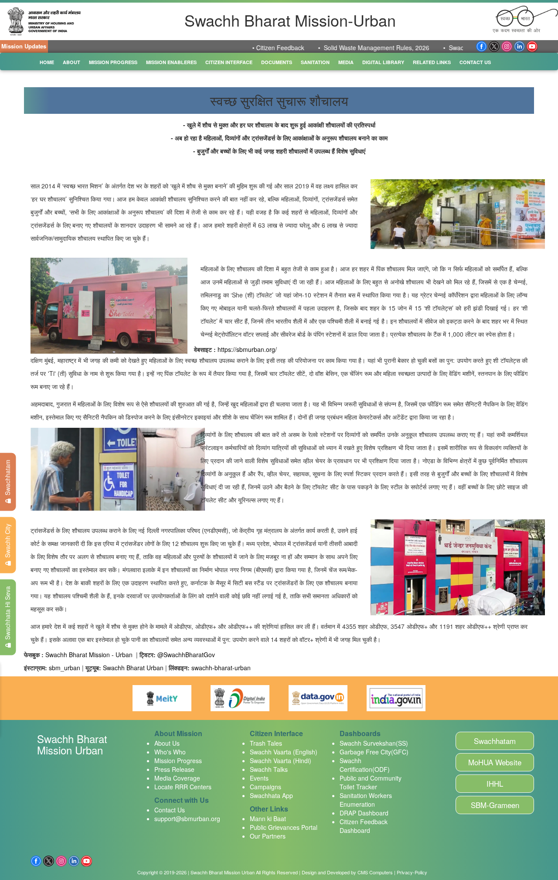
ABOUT (71, 62)
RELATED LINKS (432, 62)
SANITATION (315, 62)
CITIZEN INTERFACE (228, 62)
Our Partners (268, 836)
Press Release (174, 769)
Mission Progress (178, 760)
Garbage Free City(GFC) (374, 751)
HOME (47, 62)
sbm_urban (64, 667)
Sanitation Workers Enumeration (366, 799)
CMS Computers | (376, 872)
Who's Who (170, 751)
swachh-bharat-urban (221, 667)
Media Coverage (177, 778)
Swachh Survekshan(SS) (374, 743)
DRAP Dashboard (364, 812)
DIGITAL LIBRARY (383, 62)
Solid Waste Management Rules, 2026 (356, 47)
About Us (167, 743)
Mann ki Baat (268, 818)
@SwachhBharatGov (186, 654)
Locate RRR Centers (182, 786)
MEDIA (346, 62)
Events (259, 778)
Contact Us (169, 809)
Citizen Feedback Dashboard (364, 826)
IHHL (495, 783)
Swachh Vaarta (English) (283, 751)
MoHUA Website (494, 762)
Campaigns (265, 786)
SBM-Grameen (495, 804)
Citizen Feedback (260, 47)
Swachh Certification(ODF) (365, 765)
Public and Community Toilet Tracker (370, 782)
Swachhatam (495, 740)
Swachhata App (271, 795)
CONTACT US (475, 62)
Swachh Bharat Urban (133, 667)
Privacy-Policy (412, 872)
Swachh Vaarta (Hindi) (280, 760)
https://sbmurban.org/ (247, 349)
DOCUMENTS (276, 62)
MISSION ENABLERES (171, 62)
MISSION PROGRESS (113, 62)
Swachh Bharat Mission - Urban (89, 654)
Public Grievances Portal (283, 827)
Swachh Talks (269, 769)
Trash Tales (266, 743)
